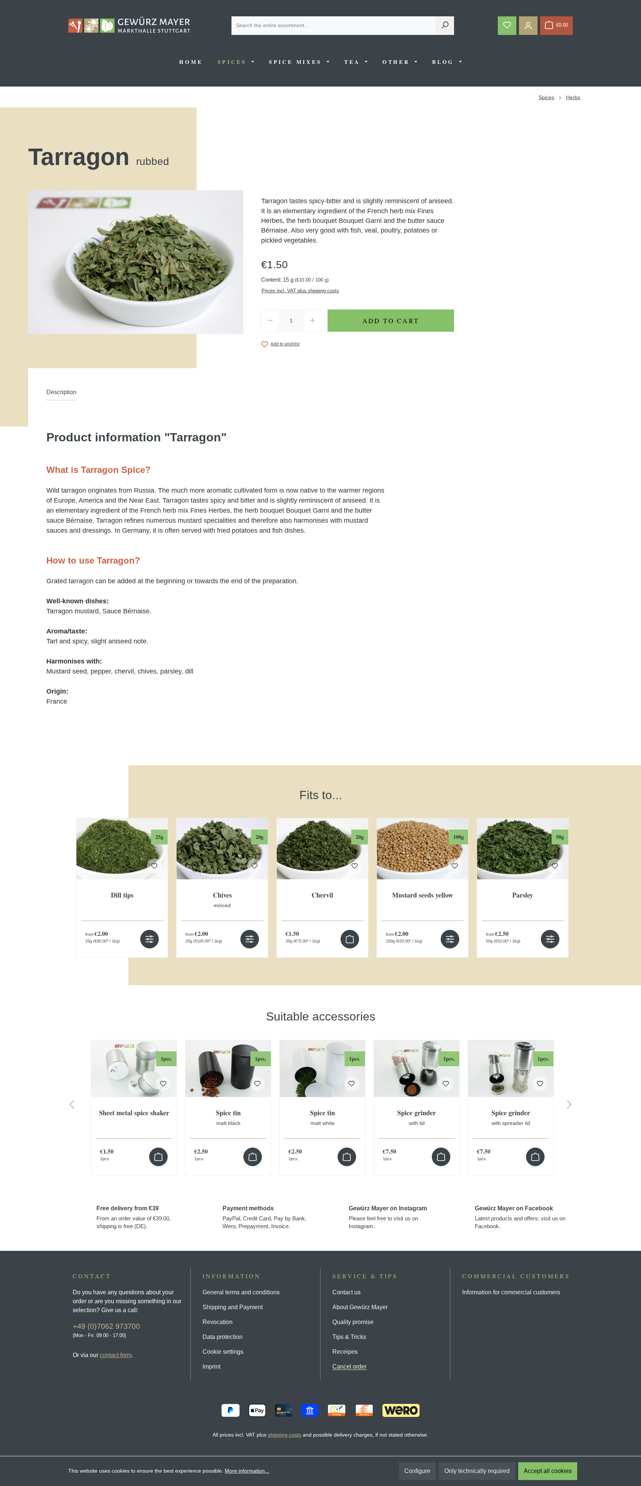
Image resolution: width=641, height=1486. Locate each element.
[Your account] (528, 25)
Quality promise (353, 1322)
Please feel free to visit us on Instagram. (388, 1217)
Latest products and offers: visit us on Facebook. (520, 1217)
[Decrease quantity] (270, 320)
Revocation (218, 1322)
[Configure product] (149, 939)
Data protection (223, 1337)
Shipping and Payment (233, 1307)
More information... (247, 1471)
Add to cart (390, 320)
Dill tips (122, 895)
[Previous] (71, 1106)
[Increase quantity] (312, 320)
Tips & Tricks (349, 1337)
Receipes (345, 1352)
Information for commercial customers (511, 1292)
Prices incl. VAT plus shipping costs (300, 290)
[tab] (61, 394)
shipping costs (284, 1435)
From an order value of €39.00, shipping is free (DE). (133, 1217)
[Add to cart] (350, 939)
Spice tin (228, 1117)
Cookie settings (223, 1352)
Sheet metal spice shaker (134, 1113)
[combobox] (333, 25)
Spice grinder (416, 1117)
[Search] (444, 25)
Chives (222, 899)
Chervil (322, 895)
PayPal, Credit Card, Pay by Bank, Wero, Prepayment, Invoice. (264, 1217)
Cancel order (349, 1366)
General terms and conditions (241, 1292)
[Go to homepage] (129, 25)
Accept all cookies (548, 1471)
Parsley (522, 895)
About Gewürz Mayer (360, 1307)
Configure (417, 1471)
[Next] (569, 1106)
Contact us (346, 1292)
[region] (320, 865)
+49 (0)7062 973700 (106, 1326)
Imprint (211, 1366)
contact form (116, 1355)
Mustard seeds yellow (422, 895)
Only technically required (477, 1471)
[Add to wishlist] (154, 866)
